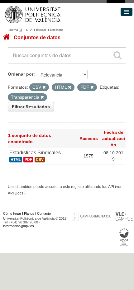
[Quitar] (44, 87)
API (111, 187)
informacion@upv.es (18, 226)
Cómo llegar (12, 213)
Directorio (57, 29)
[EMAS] (124, 236)
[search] (117, 55)
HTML (16, 159)
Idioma (13, 29)
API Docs (15, 193)
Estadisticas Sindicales (35, 152)
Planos (29, 213)
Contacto (44, 213)
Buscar (41, 29)
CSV (40, 159)
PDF (28, 159)
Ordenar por (20, 74)
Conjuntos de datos (37, 37)
